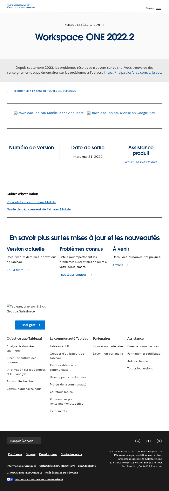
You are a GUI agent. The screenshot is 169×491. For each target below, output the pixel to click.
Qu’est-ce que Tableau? (24, 338)
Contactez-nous (71, 454)
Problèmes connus (81, 249)
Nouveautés (15, 270)
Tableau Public (60, 346)
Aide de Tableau (138, 361)
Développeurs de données (68, 377)
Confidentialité (87, 466)
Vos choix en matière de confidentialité (39, 479)
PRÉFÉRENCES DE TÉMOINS (62, 472)
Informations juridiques (21, 466)
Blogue (30, 454)
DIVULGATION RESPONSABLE (24, 472)
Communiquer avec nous (24, 389)
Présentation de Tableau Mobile (31, 202)
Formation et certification (145, 353)
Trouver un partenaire (108, 346)
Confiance (15, 454)
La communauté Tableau (69, 338)
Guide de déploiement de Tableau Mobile (39, 209)
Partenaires (101, 338)
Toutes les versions (140, 368)
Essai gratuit (30, 325)
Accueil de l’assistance (140, 162)
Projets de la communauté (68, 384)
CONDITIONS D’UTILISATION (57, 466)
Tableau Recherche (20, 381)
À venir (121, 249)
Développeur (48, 454)
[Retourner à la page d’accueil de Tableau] (21, 8)
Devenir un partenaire (108, 353)
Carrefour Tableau (62, 392)
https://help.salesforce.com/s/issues (132, 72)
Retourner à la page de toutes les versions (44, 91)
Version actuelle (25, 249)
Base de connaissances (143, 346)
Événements (58, 411)
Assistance (135, 338)
